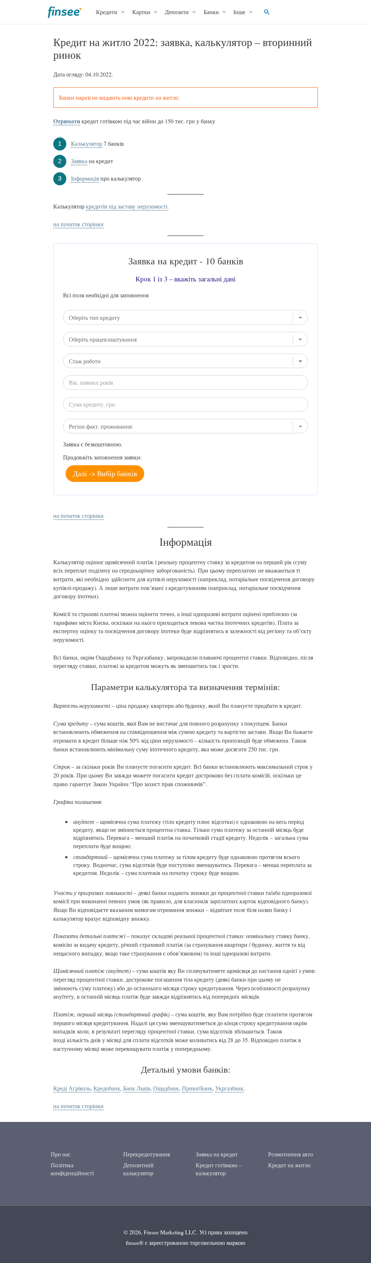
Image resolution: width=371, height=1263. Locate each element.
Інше (239, 12)
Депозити (177, 12)
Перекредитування (146, 1154)
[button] (267, 12)
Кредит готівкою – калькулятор (219, 1169)
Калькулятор (86, 143)
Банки (211, 12)
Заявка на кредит (217, 1154)
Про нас (61, 1154)
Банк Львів (136, 1088)
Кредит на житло (289, 1165)
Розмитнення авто (290, 1154)
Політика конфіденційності (72, 1169)
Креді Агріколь (72, 1088)
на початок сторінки (78, 224)
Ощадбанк (166, 1088)
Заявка (79, 161)
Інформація (85, 178)
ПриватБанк (197, 1088)
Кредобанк (106, 1088)
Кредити (106, 12)
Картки (141, 12)
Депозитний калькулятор (138, 1169)
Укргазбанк (229, 1088)
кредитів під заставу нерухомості (126, 206)
